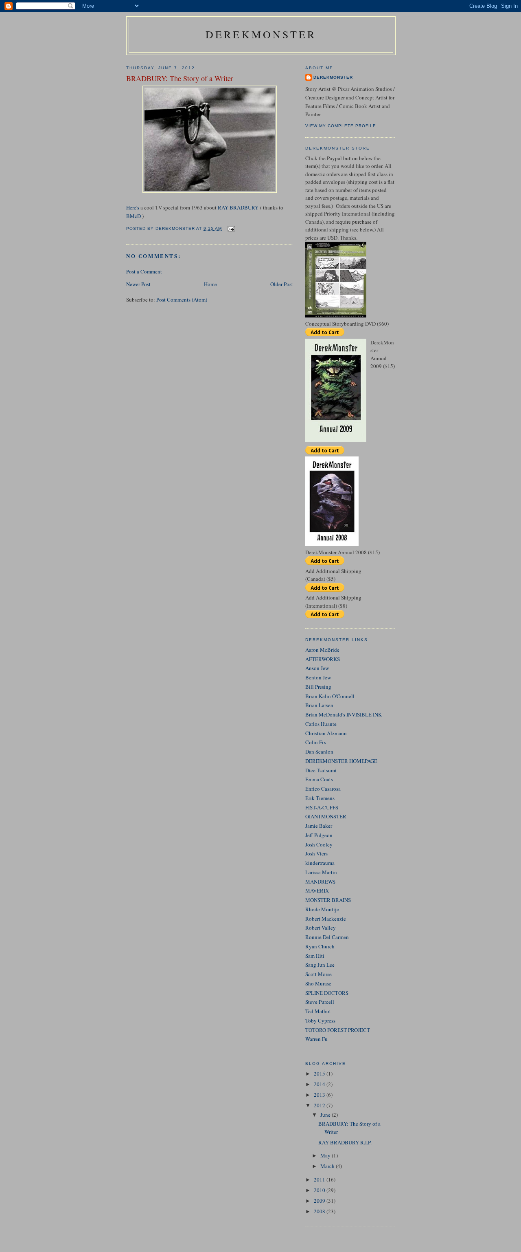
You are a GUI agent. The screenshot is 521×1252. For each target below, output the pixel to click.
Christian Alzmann (326, 733)
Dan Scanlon (319, 751)
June (326, 1114)
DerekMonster (261, 34)
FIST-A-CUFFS (321, 807)
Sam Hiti (314, 955)
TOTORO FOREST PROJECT (337, 1030)
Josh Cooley (319, 844)
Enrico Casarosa (323, 788)
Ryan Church (320, 946)
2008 (320, 1211)
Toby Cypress (320, 1020)
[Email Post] (231, 228)
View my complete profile (340, 125)
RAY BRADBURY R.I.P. (345, 1142)
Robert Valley (320, 927)
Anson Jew (317, 668)
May (326, 1155)
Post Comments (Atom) (181, 299)
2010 (320, 1190)
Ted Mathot (318, 1011)
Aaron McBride (322, 649)
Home (210, 284)
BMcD (133, 216)
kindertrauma (320, 862)
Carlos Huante (321, 723)
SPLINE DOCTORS (326, 992)
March (328, 1166)
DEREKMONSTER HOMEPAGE (341, 761)
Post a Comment (144, 271)
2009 (320, 1200)
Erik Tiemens (320, 798)
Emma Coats (319, 779)
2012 (320, 1105)
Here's (132, 207)
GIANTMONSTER (325, 816)
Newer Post (138, 284)
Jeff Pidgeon (319, 835)
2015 (320, 1073)
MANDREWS (320, 881)
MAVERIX (317, 890)
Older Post (281, 284)
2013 (320, 1094)
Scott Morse (318, 974)
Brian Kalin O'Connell (330, 696)
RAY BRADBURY (238, 207)
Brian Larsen (319, 705)
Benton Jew (318, 677)
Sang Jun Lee (320, 964)
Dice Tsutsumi (321, 770)
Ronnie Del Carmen (327, 937)
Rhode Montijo (322, 909)
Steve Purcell (319, 1001)
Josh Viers (316, 853)
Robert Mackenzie (325, 918)
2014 (320, 1084)
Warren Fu (316, 1039)
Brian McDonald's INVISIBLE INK (343, 714)
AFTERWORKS (322, 659)
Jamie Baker (318, 825)
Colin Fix (315, 742)
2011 (320, 1179)
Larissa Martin (321, 872)
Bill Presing (318, 686)
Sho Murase (318, 983)
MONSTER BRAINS (328, 900)
